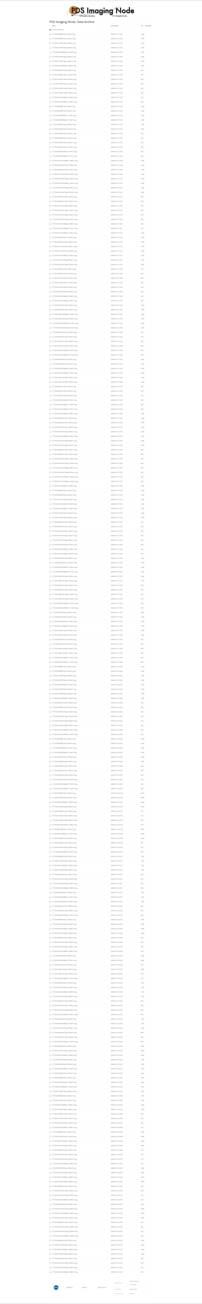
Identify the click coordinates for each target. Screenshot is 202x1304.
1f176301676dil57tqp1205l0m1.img (64, 807)
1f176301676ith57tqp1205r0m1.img (64, 93)
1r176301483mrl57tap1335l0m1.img (64, 576)
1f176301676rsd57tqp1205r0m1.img (64, 265)
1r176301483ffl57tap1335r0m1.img (64, 761)
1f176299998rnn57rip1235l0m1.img (64, 938)
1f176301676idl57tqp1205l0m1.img (64, 1091)
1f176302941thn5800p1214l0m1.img (64, 730)
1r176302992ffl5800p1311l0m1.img (64, 748)
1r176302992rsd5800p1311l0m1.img (64, 368)
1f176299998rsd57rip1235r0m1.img (64, 242)
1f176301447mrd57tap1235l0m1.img (64, 174)
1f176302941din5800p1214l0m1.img (64, 825)
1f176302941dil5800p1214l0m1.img (64, 802)
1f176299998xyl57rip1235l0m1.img (64, 856)
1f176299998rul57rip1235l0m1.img (64, 1046)
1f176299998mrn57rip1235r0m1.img (64, 454)
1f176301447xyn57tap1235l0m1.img (64, 879)
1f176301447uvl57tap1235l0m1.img (64, 987)
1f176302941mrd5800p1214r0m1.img (65, 183)
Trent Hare (132, 1284)
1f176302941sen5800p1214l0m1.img (64, 1272)
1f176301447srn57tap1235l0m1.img (64, 1155)
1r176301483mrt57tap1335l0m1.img (64, 341)
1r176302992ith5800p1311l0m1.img (64, 152)
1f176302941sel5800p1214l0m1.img (64, 1249)
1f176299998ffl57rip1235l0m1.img (63, 667)
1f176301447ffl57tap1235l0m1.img (64, 676)
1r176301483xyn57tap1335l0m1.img (64, 911)
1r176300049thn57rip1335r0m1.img (64, 771)
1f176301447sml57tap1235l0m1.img (64, 1209)
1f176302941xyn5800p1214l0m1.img (64, 888)
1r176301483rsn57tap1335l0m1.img (64, 649)
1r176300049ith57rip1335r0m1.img (64, 138)
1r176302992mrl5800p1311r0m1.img (64, 572)
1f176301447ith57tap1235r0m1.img (64, 84)
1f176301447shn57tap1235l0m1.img (64, 1191)
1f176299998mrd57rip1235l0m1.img (64, 165)
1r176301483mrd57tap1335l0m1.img (64, 319)
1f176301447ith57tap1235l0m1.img (64, 79)
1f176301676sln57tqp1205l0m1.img (64, 1123)
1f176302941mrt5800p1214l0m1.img (64, 224)
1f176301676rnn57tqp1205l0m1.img (64, 947)
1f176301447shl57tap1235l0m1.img (64, 1173)
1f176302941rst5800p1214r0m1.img (64, 301)
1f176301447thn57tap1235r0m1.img (64, 716)
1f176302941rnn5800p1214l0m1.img (64, 951)
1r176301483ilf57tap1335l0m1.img (64, 124)
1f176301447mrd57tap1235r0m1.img (65, 179)
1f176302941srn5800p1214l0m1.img (64, 1164)
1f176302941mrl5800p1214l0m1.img (64, 414)
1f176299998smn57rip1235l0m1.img (64, 1222)
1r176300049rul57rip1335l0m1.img (64, 1064)
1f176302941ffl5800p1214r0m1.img (64, 685)
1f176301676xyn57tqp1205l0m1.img (64, 883)
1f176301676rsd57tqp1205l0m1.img (64, 260)
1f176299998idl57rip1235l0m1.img (64, 1078)
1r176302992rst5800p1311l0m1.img (64, 405)
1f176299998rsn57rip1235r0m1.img (64, 527)
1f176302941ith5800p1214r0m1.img (64, 102)
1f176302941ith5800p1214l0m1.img (64, 97)
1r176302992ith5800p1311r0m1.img (64, 156)
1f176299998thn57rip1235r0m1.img (64, 707)
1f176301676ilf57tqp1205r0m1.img (64, 61)
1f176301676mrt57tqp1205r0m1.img (64, 219)
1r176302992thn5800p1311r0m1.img (64, 789)
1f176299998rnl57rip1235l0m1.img (64, 920)
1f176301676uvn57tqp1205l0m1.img (64, 1010)
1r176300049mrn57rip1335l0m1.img (64, 585)
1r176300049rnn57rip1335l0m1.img (64, 965)
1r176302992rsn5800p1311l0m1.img (64, 658)
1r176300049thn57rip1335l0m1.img (64, 766)
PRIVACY (84, 1287)
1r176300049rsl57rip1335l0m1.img (64, 612)
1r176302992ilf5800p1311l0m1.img (64, 115)
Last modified (114, 25)
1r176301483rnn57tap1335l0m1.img (64, 974)
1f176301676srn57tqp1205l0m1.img (64, 1159)
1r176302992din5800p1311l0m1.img (64, 852)
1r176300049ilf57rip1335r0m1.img (63, 111)
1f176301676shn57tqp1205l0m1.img (64, 1195)
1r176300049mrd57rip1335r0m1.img (64, 310)
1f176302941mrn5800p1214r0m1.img (65, 481)
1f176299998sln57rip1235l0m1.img (64, 1114)
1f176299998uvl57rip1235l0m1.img (64, 983)
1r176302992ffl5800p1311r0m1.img (64, 752)
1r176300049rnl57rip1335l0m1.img (64, 956)
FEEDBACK (69, 1287)
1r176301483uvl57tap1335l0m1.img (64, 1028)
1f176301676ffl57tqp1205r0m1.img (64, 694)
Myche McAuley (134, 1281)
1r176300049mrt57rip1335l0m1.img (64, 332)
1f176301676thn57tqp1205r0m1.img (64, 725)
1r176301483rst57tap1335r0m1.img (64, 400)
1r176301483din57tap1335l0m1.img (64, 847)
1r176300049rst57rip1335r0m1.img (64, 391)
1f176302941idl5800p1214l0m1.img (64, 1087)
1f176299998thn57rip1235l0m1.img (64, 703)
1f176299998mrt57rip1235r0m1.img (64, 201)
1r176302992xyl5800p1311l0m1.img (64, 897)
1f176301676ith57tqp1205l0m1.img (64, 88)
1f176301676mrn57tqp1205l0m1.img (64, 468)
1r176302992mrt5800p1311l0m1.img (64, 350)
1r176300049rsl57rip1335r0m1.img (64, 617)
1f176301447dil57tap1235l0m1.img (64, 798)
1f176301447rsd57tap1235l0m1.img (64, 246)
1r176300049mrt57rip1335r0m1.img (64, 337)
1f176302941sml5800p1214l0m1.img (64, 1213)
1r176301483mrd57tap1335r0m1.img (65, 328)
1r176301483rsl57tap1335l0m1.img (64, 630)
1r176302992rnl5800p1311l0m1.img (64, 960)
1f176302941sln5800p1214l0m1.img (64, 1127)
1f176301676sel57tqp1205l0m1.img (64, 1254)
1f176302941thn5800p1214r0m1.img (64, 734)
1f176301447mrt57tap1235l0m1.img (64, 206)
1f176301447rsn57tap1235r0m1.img (64, 536)
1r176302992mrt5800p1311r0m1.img (65, 355)
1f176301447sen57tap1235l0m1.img (64, 1263)
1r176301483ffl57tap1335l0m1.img (64, 757)
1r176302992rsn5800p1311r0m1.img (64, 662)
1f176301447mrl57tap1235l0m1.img (64, 427)
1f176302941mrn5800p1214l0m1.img (65, 477)
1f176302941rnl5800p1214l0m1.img (64, 929)
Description (148, 25)
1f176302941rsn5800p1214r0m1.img (64, 554)
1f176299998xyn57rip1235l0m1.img (64, 874)
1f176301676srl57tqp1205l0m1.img (64, 1146)
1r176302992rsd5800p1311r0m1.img (64, 373)
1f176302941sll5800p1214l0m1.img (64, 1105)
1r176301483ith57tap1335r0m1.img (64, 147)
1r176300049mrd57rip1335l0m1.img (64, 305)
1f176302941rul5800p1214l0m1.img (64, 1055)
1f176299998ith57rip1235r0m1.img (64, 75)
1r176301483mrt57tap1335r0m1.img (64, 346)
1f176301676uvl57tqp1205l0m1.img (64, 996)
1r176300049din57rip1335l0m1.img (64, 843)
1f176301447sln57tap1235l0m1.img (64, 1118)
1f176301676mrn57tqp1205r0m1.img (65, 472)
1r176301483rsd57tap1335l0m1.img (64, 377)
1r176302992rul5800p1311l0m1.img (64, 1069)
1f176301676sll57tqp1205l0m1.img (64, 1109)
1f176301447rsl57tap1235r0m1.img (64, 504)
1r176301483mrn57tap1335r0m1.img (65, 599)
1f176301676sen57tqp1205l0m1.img (64, 1267)
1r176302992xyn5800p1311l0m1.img (64, 915)
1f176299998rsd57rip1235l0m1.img (64, 237)
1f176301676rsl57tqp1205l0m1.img (64, 513)
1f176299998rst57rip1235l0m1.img (64, 269)
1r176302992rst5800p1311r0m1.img (64, 409)
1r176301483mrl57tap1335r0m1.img (64, 581)
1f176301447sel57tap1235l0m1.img (64, 1245)
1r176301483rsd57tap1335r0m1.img (64, 382)
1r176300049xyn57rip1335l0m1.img (64, 906)
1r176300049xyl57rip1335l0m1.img (64, 892)
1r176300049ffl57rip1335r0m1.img (64, 743)
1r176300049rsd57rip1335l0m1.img (64, 359)
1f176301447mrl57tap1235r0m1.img (64, 432)
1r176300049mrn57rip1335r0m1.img (64, 590)
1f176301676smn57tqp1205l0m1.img (65, 1231)
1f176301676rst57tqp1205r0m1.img (64, 292)
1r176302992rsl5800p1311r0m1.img (64, 626)
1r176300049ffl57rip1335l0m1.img (63, 739)
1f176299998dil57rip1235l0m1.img (64, 793)
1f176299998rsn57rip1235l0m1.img (64, 522)
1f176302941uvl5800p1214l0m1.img (64, 992)
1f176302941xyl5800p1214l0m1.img (64, 865)
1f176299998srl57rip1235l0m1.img (64, 1132)
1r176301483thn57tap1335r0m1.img (64, 780)
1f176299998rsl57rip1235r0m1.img (64, 495)
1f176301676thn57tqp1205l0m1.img (64, 721)
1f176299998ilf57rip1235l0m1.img (63, 34)
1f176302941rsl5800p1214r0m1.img (64, 508)
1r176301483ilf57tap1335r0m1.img (64, 129)
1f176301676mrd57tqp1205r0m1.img (65, 192)
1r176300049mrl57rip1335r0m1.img (64, 563)
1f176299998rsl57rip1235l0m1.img (64, 490)
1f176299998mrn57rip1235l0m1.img (64, 450)
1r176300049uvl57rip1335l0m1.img (64, 1019)
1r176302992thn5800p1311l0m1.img (64, 784)
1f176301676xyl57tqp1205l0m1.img (64, 870)
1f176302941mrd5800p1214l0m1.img (65, 161)
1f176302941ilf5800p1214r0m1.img (64, 52)
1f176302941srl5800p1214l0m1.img (64, 1141)
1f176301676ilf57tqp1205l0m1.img (64, 57)
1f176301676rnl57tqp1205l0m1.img (64, 933)
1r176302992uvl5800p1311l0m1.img (64, 1024)
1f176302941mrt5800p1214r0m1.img (65, 228)
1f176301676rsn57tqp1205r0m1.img (64, 545)
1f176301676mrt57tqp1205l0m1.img (64, 215)
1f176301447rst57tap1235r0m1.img (64, 283)
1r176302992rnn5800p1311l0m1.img (64, 978)
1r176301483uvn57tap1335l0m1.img (64, 1037)
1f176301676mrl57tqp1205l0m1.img (64, 441)
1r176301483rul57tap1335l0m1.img (64, 1073)
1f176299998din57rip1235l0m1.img (64, 811)
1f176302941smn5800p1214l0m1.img (65, 1236)
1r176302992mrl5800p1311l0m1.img (64, 567)
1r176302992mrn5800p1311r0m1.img (65, 608)
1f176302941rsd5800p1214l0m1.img (64, 233)
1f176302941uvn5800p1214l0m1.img (64, 1014)
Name (54, 25)
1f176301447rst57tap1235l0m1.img (64, 278)
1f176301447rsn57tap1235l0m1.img (64, 531)
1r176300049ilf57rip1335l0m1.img (63, 106)
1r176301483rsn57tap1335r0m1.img (64, 653)
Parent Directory (57, 30)
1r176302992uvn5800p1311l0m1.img (64, 1042)
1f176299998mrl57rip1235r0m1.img (64, 423)
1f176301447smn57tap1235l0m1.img (65, 1227)
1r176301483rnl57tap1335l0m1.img (64, 969)
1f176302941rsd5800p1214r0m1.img (64, 255)
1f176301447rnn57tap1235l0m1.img (64, 942)
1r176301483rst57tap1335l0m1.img (64, 396)
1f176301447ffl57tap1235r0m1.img (64, 680)
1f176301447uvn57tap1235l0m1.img (64, 1005)
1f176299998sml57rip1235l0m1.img (64, 1204)
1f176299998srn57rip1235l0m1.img (64, 1150)
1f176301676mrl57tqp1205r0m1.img (64, 445)
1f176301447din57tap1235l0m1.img (64, 816)
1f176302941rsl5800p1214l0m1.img (64, 486)
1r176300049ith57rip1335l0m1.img (64, 133)
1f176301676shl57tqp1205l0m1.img (64, 1182)
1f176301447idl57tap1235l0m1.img (64, 1082)
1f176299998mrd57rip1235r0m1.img (64, 170)
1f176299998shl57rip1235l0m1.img (64, 1168)
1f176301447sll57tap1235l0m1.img (64, 1100)
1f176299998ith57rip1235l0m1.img (64, 70)
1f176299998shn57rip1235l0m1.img (64, 1186)
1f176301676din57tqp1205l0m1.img (64, 820)
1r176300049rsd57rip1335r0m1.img (64, 364)
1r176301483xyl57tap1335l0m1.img (64, 902)
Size (142, 25)
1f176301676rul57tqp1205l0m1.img (64, 1060)
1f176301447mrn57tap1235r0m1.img (65, 463)
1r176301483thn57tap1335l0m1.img (64, 775)
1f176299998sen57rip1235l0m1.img (64, 1258)
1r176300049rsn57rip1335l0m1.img (64, 639)
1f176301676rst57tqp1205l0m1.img (64, 287)
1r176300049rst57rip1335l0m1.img (64, 386)
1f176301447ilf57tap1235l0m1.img (64, 43)
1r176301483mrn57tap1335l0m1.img (64, 594)
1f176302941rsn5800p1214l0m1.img (64, 549)
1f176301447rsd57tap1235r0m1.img (64, 251)
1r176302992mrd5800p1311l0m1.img (65, 314)
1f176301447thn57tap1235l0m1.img (64, 712)
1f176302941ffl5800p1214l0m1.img (64, 698)
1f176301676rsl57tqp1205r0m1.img (64, 518)
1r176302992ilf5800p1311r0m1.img (64, 120)
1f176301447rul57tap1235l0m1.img (64, 1051)
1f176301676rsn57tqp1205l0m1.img (64, 540)
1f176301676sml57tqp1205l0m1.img (64, 1218)
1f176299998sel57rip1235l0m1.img (64, 1240)
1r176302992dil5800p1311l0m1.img (64, 834)
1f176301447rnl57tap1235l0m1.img (64, 924)
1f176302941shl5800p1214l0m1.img (64, 1177)
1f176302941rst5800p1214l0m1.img (64, 296)
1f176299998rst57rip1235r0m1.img (64, 274)
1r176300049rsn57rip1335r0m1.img (64, 644)
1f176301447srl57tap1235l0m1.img (64, 1136)
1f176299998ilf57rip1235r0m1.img (63, 39)
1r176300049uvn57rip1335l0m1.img (64, 1033)
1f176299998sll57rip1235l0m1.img (63, 1096)
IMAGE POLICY (102, 1287)
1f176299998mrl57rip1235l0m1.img (64, 418)
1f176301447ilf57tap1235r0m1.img (64, 48)
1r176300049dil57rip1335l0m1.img (64, 829)
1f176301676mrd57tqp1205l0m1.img (64, 188)
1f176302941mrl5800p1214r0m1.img (64, 436)
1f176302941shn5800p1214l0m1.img (64, 1200)
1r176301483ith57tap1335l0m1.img (64, 143)
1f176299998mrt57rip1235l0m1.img (64, 197)
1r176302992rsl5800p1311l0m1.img (64, 621)
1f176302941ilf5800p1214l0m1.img (64, 66)
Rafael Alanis (133, 1289)
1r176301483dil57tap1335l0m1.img (64, 838)
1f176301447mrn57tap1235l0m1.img (64, 459)
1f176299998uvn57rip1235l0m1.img (64, 1001)
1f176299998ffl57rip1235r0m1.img (64, 671)
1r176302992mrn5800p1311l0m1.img (65, 603)
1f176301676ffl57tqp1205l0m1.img (64, 689)
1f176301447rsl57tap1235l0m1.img (64, 499)
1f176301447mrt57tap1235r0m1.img (64, 210)
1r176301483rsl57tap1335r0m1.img (64, 635)
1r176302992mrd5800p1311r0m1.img (65, 323)
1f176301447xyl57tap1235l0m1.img (64, 861)
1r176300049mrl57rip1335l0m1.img (64, 558)
